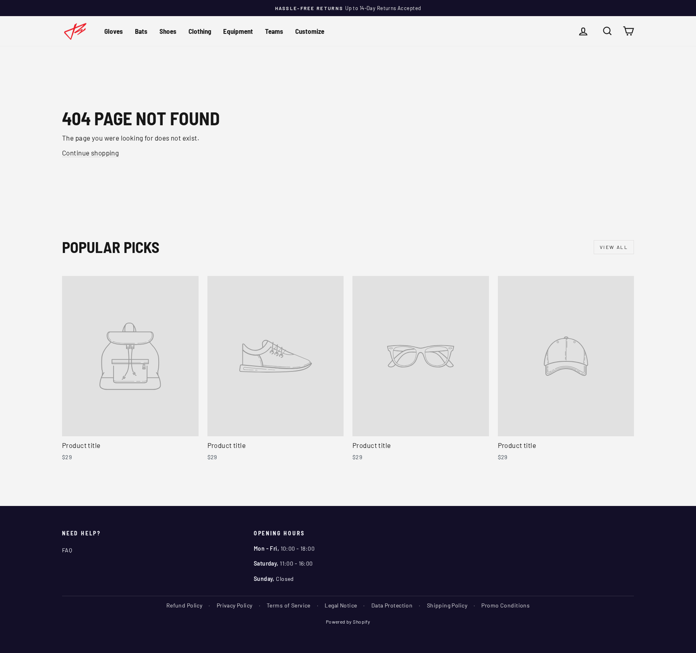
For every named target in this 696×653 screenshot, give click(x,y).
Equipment (238, 31)
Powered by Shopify (348, 621)
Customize (309, 31)
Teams (274, 31)
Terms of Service (289, 605)
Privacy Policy (235, 605)
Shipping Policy (447, 605)
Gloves (113, 31)
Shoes (168, 31)
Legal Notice (341, 605)
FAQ (67, 550)
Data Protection (391, 605)
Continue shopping (90, 153)
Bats (141, 31)
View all (614, 247)
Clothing (199, 31)
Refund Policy (184, 605)
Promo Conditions (505, 605)
